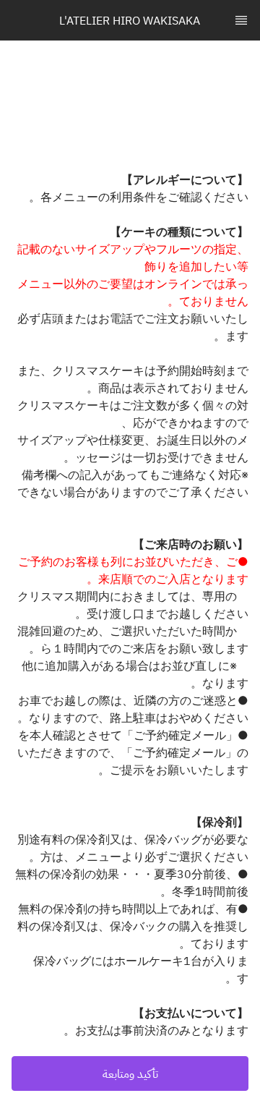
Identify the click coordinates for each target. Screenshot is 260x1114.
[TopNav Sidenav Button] (241, 20)
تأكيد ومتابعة (130, 1073)
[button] (130, 1073)
